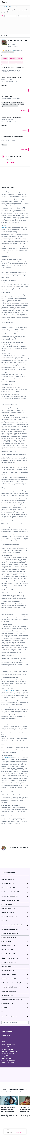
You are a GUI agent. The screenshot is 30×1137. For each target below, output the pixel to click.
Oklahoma (6, 6)
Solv (2, 6)
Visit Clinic (24, 90)
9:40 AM (12, 58)
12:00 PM (19, 62)
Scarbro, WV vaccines (8, 1044)
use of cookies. (18, 1132)
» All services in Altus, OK (10, 1022)
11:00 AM (19, 58)
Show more (26, 72)
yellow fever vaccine (9, 690)
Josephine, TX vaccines (8, 1060)
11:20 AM (4, 62)
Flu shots (3, 227)
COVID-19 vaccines (15, 295)
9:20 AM (5, 58)
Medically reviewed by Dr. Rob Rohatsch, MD (17, 847)
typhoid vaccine (8, 757)
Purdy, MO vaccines (7, 1056)
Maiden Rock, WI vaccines (9, 1051)
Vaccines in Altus (14, 6)
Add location (10, 162)
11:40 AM (12, 62)
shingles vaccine (8, 490)
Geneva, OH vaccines (7, 1047)
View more (3, 65)
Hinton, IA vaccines (7, 1049)
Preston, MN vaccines (7, 1053)
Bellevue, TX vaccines (7, 1062)
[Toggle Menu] (26, 2)
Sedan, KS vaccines (7, 1058)
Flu (24, 236)
